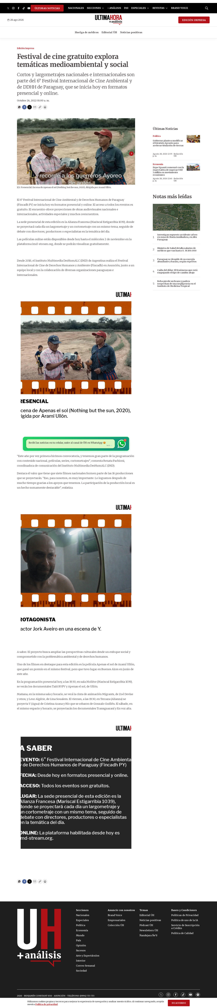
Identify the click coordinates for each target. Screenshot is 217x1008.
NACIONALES (76, 8)
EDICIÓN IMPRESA (194, 20)
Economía (158, 164)
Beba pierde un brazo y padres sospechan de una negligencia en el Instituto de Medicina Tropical (176, 283)
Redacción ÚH (178, 155)
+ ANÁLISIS (114, 8)
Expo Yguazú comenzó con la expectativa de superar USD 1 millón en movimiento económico (168, 171)
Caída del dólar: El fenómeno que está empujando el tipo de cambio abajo (177, 271)
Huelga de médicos (87, 32)
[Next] (131, 153)
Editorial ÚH (109, 32)
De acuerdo (179, 1003)
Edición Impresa (25, 48)
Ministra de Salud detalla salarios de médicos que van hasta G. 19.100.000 (176, 249)
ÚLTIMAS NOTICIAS (47, 8)
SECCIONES (94, 8)
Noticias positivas (131, 32)
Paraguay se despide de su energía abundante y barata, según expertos (176, 260)
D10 (126, 8)
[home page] (108, 20)
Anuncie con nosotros (121, 910)
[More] (103, 8)
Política (157, 136)
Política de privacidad (46, 1004)
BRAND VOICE (179, 8)
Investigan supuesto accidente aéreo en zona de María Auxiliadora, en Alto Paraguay (177, 237)
